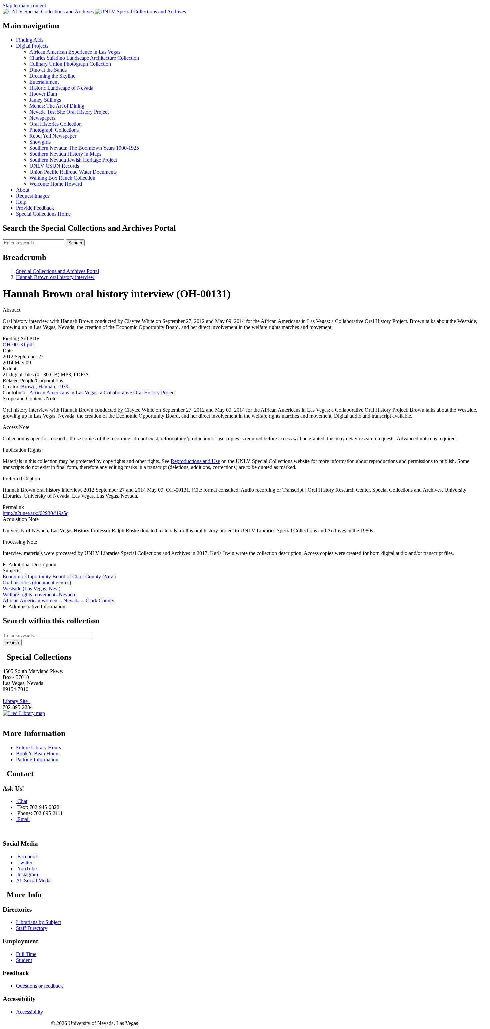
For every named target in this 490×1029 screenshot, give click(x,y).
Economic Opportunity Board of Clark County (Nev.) (59, 576)
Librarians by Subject (38, 922)
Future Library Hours (38, 747)
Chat (22, 801)
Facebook (27, 856)
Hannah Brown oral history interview (55, 277)
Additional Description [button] (32, 564)
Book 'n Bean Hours (37, 753)
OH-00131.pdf (18, 344)
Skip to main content (24, 5)
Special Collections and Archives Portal (57, 271)
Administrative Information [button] (36, 606)
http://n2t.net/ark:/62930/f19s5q (36, 513)
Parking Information (37, 759)
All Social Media (34, 880)
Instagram (27, 874)
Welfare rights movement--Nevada (39, 594)
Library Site (16, 701)
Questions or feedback (39, 986)
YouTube (27, 868)
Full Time (26, 954)
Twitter (24, 862)
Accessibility (29, 1012)
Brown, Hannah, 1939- (45, 386)
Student (24, 960)
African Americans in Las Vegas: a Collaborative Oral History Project (102, 392)
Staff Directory (31, 928)
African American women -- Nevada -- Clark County (58, 600)
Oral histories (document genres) (37, 582)
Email (23, 819)
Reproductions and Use (195, 461)
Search (75, 242)
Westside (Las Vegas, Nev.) (31, 588)
